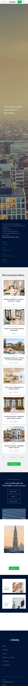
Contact (5, 669)
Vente (4, 646)
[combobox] (25, 1)
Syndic (4, 653)
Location (5, 650)
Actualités (6, 665)
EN (24, 1)
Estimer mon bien (8, 672)
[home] (12, 1)
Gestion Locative (8, 657)
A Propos (5, 661)
